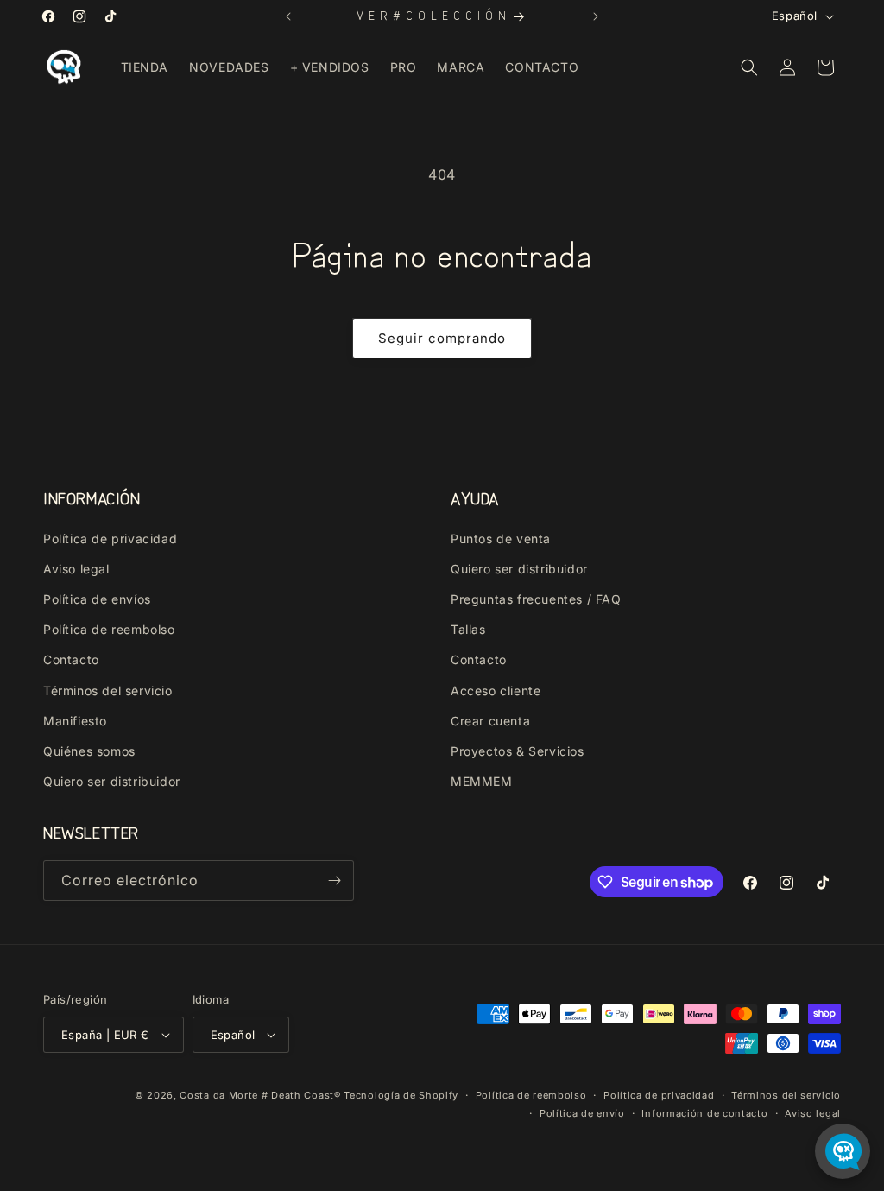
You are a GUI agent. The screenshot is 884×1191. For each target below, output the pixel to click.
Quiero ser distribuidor (111, 781)
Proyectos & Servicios (517, 751)
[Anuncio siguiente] (596, 16)
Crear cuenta (490, 720)
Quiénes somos (89, 751)
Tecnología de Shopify (401, 1095)
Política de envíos (97, 599)
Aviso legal (76, 568)
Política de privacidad (110, 538)
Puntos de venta (501, 538)
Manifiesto (75, 720)
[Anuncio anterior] (288, 16)
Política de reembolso (109, 629)
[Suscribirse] (334, 880)
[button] (749, 67)
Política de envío (582, 1113)
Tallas (468, 629)
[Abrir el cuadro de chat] (842, 1151)
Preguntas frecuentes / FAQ (536, 599)
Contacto (71, 659)
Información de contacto (704, 1113)
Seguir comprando (442, 338)
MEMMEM (482, 781)
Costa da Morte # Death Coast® (260, 1095)
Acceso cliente (495, 690)
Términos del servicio (108, 690)
